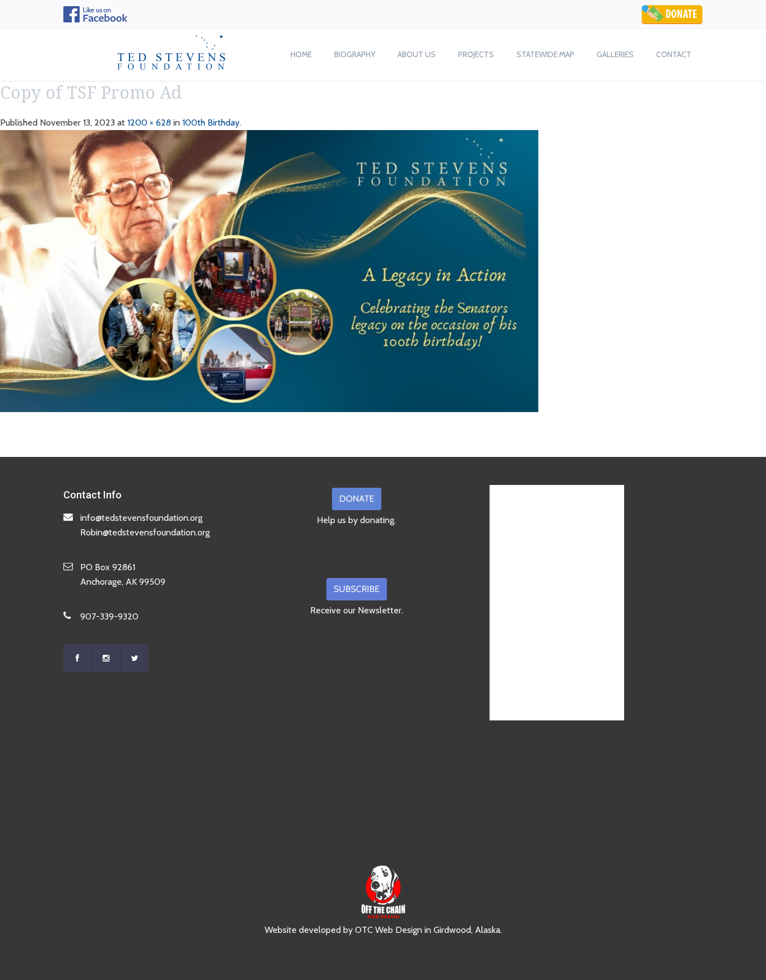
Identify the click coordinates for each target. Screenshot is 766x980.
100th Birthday (210, 122)
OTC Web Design (388, 929)
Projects (476, 54)
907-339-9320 (109, 616)
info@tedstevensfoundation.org (141, 517)
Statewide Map (545, 54)
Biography (354, 54)
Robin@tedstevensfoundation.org (145, 532)
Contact (673, 54)
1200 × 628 (149, 122)
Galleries (615, 54)
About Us (417, 54)
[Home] (172, 49)
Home (301, 54)
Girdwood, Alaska (466, 929)
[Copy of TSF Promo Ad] (269, 270)
